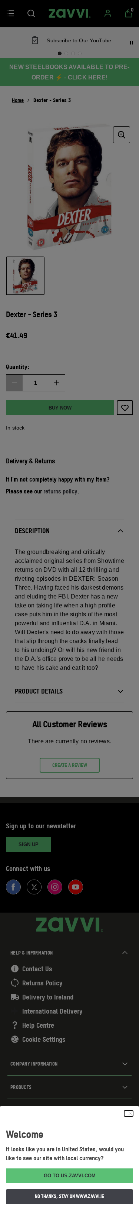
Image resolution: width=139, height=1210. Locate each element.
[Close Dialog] (128, 1113)
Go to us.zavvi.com (70, 1175)
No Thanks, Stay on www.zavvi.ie (69, 1196)
